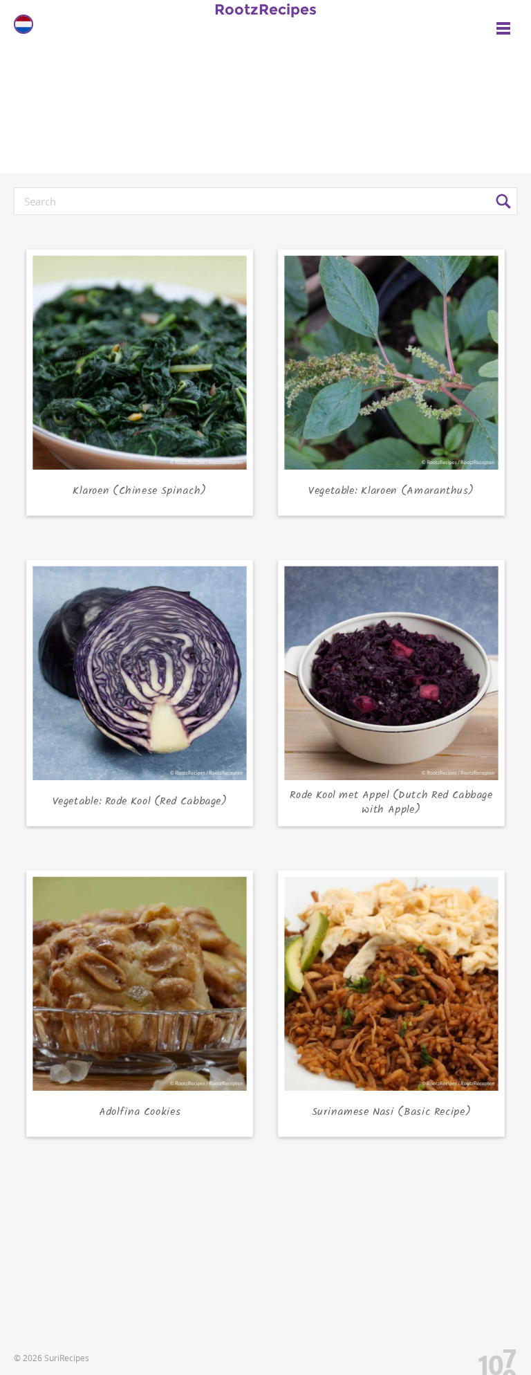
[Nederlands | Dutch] (23, 24)
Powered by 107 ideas (492, 1359)
